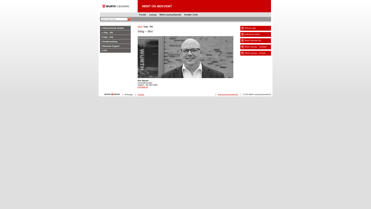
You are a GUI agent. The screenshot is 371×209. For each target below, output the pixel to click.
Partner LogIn (250, 28)
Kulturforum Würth (252, 34)
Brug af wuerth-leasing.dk (228, 94)
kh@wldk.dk (143, 87)
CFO (105, 50)
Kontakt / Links (191, 15)
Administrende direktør (113, 28)
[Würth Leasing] (116, 12)
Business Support (111, 46)
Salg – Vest (108, 37)
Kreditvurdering (110, 41)
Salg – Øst (108, 32)
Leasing (152, 15)
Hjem (140, 27)
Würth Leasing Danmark (170, 15)
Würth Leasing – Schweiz (255, 53)
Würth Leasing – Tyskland (255, 47)
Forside (142, 15)
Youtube (141, 95)
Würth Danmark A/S (253, 40)
